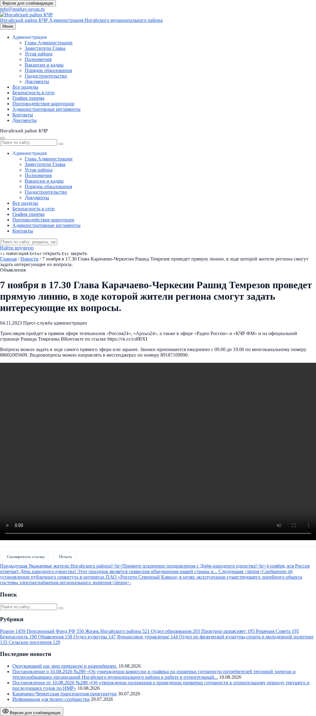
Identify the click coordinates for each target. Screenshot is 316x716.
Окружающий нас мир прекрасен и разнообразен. (64, 666)
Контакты (22, 114)
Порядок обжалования (48, 70)
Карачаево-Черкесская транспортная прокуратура (64, 693)
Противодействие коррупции (43, 103)
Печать (65, 556)
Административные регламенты (46, 109)
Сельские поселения (34, 642)
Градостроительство (46, 76)
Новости (29, 258)
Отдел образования (175, 631)
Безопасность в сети (33, 92)
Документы (37, 81)
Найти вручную (17, 247)
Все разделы (25, 87)
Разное (12, 631)
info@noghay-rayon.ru (22, 9)
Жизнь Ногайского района (117, 631)
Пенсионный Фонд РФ (55, 631)
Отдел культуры (94, 636)
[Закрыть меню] (2, 138)
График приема (28, 98)
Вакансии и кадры (44, 64)
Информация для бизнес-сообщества (50, 699)
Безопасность (18, 636)
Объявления (55, 636)
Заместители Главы (45, 48)
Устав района (38, 53)
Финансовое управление (147, 636)
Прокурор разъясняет (228, 631)
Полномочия (38, 59)
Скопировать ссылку (26, 556)
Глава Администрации (49, 42)
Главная (8, 258)
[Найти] (60, 144)
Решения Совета (277, 631)
